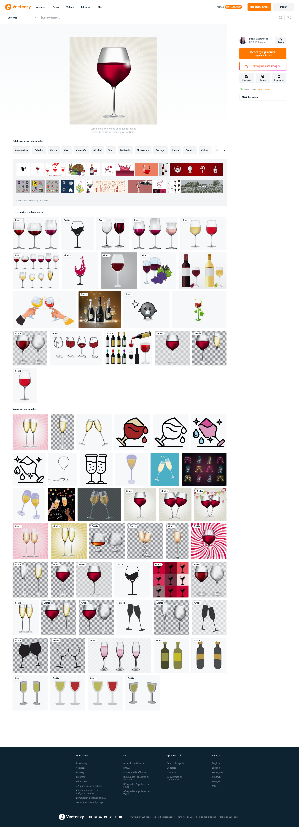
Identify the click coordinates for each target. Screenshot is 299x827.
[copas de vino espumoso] (30, 655)
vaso (66, 150)
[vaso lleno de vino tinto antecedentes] (171, 579)
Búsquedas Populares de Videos (136, 792)
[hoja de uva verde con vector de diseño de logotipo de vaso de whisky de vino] (199, 309)
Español (216, 767)
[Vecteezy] (18, 7)
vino (110, 150)
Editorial (85, 6)
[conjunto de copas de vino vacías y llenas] (112, 233)
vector (53, 150)
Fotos (56, 6)
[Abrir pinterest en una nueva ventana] (105, 817)
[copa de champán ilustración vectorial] (30, 432)
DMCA (126, 767)
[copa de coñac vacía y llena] (107, 541)
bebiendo (125, 150)
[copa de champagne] (177, 541)
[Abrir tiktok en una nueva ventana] (110, 817)
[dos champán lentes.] (165, 469)
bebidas (39, 150)
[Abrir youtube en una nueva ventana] (120, 817)
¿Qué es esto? (263, 89)
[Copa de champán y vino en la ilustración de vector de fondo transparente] (209, 348)
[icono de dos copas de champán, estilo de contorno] (96, 469)
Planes (220, 6)
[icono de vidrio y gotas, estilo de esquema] (171, 432)
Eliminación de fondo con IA (91, 797)
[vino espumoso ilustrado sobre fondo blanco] (171, 655)
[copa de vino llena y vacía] (30, 348)
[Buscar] (281, 17)
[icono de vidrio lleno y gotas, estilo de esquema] (29, 469)
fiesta (175, 150)
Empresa (80, 776)
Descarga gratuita (263, 53)
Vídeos (70, 6)
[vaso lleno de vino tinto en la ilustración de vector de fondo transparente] (172, 348)
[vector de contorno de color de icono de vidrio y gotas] (132, 432)
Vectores (40, 6)
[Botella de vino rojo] (202, 270)
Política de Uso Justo (228, 816)
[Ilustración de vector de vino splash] (80, 270)
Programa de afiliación (135, 772)
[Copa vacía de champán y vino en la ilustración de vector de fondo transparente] (171, 617)
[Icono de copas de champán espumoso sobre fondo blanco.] (134, 617)
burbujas (160, 150)
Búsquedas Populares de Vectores (136, 778)
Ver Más (202, 186)
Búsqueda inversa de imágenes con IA (87, 792)
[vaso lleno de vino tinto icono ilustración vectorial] (77, 233)
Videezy (80, 772)
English (216, 763)
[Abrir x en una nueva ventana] (115, 817)
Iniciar (283, 6)
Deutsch (216, 776)
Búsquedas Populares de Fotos (136, 785)
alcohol (97, 150)
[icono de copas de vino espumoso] (67, 655)
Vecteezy (80, 767)
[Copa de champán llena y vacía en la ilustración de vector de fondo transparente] (30, 579)
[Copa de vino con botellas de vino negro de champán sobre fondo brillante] (99, 309)
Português (217, 772)
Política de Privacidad (206, 816)
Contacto (171, 767)
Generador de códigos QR (89, 802)
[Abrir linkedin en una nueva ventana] (100, 817)
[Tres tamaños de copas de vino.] (36, 233)
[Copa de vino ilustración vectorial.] (119, 270)
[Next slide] (222, 150)
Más (100, 6)
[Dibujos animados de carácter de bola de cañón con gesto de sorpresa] (147, 309)
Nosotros (171, 772)
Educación (81, 781)
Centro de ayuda (175, 763)
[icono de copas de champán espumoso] (209, 617)
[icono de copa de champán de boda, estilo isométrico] (131, 469)
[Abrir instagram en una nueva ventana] (95, 817)
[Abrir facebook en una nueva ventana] (90, 817)
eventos (190, 150)
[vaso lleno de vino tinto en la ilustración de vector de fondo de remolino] (140, 504)
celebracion (21, 150)
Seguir (281, 42)
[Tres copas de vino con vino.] (155, 233)
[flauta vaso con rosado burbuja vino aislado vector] (119, 655)
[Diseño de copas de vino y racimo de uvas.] (158, 270)
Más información (250, 97)
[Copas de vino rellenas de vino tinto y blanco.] (36, 270)
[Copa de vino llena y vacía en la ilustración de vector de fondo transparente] (96, 617)
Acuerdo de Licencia (134, 763)
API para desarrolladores (89, 785)
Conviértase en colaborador (175, 778)
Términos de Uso (186, 816)
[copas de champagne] (145, 541)
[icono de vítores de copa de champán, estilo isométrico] (29, 504)
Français (216, 781)
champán (81, 150)
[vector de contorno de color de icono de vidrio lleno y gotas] (208, 432)
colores (205, 150)
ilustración (143, 150)
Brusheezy (81, 763)
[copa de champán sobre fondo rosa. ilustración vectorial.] (30, 541)
